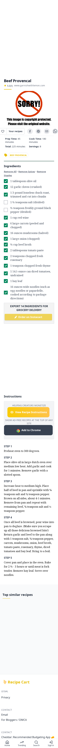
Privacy (5, 697)
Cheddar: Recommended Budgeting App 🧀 (27, 737)
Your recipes (15, 131)
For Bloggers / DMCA (14, 720)
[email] (47, 131)
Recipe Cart (18, 682)
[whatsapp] (55, 131)
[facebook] (30, 131)
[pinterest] (38, 131)
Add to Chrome (31, 430)
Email (4, 714)
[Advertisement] (29, 39)
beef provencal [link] (18, 155)
